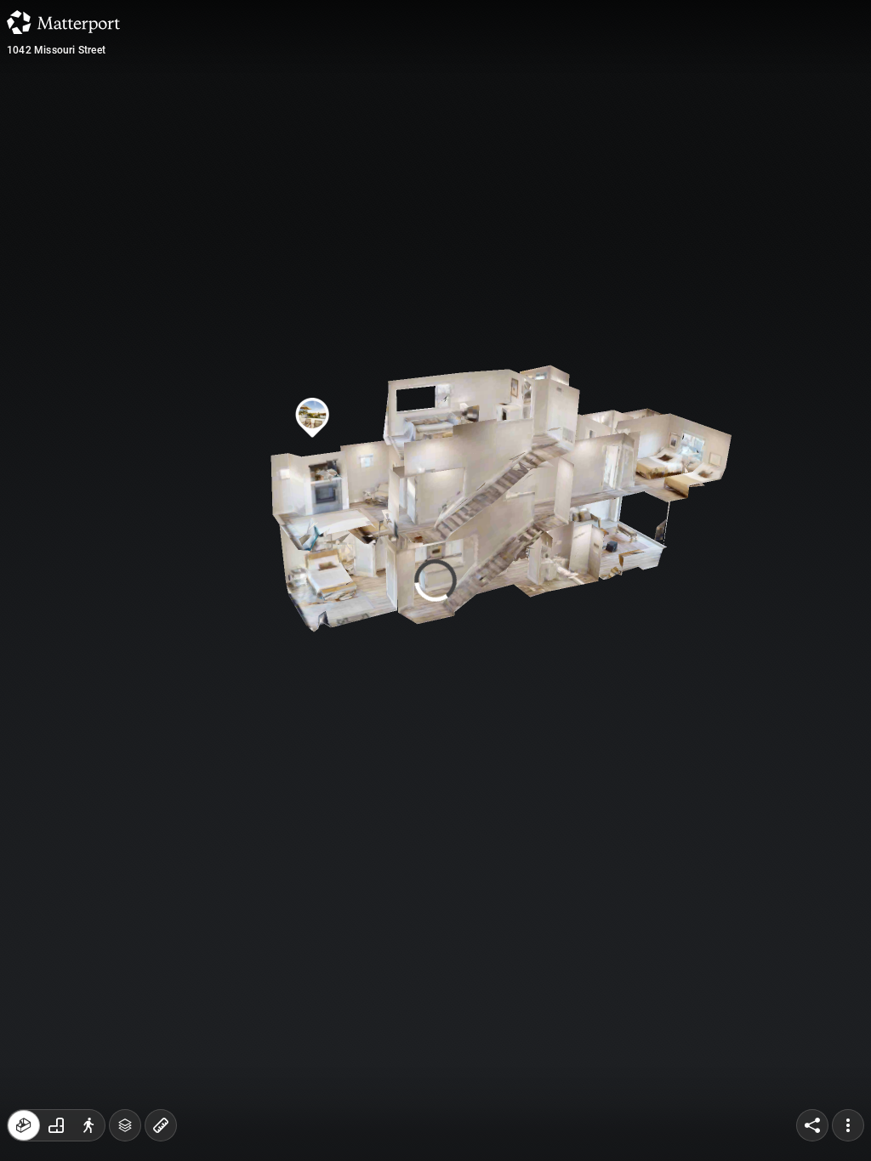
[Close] (596, 144)
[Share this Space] (812, 1125)
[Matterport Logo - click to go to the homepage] (63, 22)
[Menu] (848, 1125)
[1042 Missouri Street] (435, 580)
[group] (56, 1125)
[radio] (24, 1125)
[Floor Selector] (125, 1125)
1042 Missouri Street (56, 50)
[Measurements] (161, 1125)
